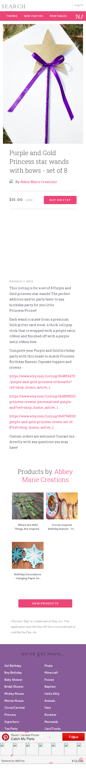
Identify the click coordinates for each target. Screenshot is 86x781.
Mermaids (51, 722)
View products (45, 603)
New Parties (33, 16)
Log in (79, 5)
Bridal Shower (14, 686)
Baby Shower (13, 679)
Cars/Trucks (52, 728)
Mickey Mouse (14, 693)
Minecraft (51, 672)
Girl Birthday (12, 665)
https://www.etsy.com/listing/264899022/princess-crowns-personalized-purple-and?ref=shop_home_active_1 (42, 402)
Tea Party (11, 728)
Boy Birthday (13, 672)
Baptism (49, 686)
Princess (10, 714)
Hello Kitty (51, 693)
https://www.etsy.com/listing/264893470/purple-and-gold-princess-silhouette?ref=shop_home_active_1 (42, 381)
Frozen (49, 679)
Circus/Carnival (14, 707)
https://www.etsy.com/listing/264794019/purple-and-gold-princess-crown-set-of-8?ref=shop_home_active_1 (42, 422)
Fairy (47, 707)
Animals (49, 701)
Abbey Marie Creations (38, 182)
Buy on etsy (60, 200)
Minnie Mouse (14, 701)
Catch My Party (43, 5)
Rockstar (50, 714)
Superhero (11, 722)
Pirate (48, 665)
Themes (12, 16)
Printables (58, 16)
